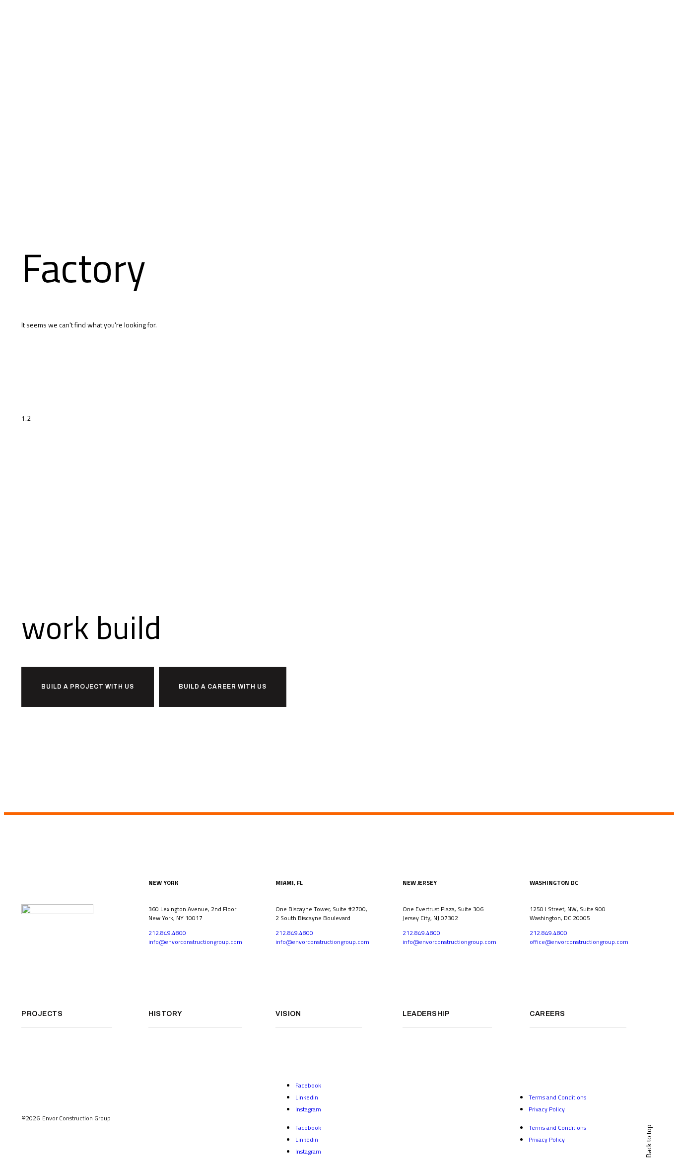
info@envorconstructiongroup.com (195, 941)
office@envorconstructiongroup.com (579, 941)
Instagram (308, 1109)
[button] (87, 686)
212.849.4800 (167, 932)
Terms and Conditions (557, 1097)
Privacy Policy (547, 1109)
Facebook (308, 1085)
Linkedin (306, 1097)
